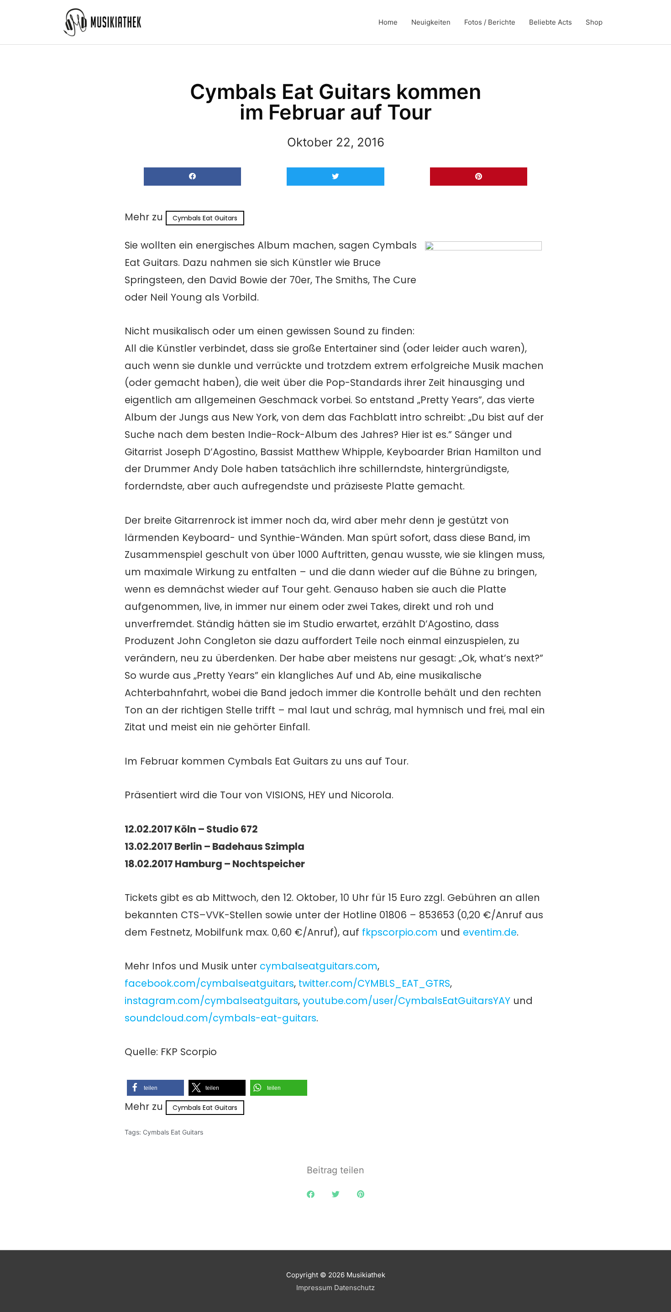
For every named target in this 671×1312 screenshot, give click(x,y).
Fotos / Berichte (489, 22)
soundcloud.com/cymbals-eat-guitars (220, 1018)
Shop (594, 22)
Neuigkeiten (431, 22)
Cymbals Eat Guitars (205, 218)
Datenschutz (354, 1287)
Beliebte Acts (550, 22)
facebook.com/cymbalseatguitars (209, 983)
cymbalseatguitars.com (318, 966)
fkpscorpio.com (400, 932)
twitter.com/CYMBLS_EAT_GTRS (374, 983)
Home (388, 22)
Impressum (314, 1287)
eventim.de (490, 932)
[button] (192, 176)
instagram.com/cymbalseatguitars (211, 1000)
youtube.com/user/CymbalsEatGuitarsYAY (406, 1000)
